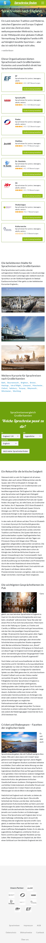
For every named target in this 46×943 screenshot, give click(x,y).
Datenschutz (11, 932)
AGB (39, 925)
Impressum (28, 925)
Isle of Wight (16, 385)
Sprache (4, 440)
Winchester (6, 391)
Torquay (22, 388)
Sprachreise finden (15, 451)
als (24, 432)
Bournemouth (13, 382)
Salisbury (13, 388)
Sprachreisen (14, 925)
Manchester (37, 385)
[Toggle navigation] (42, 3)
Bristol (32, 382)
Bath (3, 382)
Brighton (24, 382)
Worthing (17, 391)
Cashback (40, 932)
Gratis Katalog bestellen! (32, 89)
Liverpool (27, 385)
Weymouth (32, 388)
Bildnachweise (26, 932)
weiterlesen (8, 50)
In (2, 432)
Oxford (4, 388)
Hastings (5, 385)
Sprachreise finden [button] (25, 2)
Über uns (25, 939)
